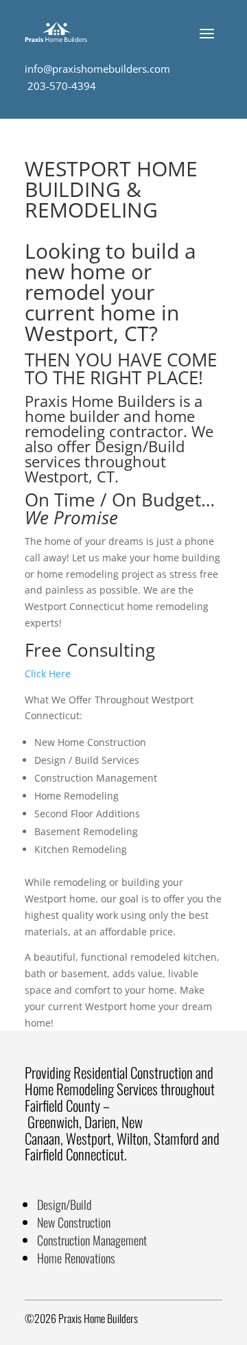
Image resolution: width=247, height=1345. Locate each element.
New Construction (73, 1222)
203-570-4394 (60, 86)
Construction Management (92, 1240)
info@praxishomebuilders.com (97, 68)
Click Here (48, 673)
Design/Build (64, 1204)
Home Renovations (76, 1258)
